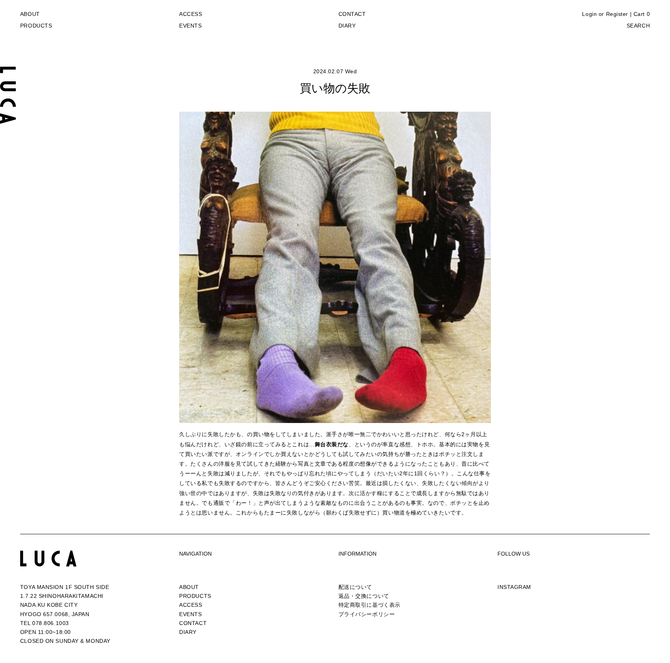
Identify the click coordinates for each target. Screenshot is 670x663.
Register (617, 14)
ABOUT (30, 14)
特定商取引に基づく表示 (369, 605)
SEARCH (638, 25)
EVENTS (190, 25)
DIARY (347, 25)
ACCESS (190, 14)
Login (589, 14)
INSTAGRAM (514, 587)
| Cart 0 (640, 14)
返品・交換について (363, 596)
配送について (355, 587)
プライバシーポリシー (366, 614)
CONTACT (352, 14)
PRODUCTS (36, 25)
